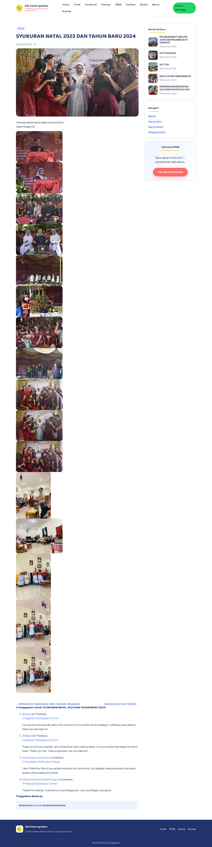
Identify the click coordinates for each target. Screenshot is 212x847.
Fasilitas (130, 4)
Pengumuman (156, 132)
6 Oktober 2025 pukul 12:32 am (40, 740)
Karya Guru (155, 121)
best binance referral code (38, 757)
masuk (37, 805)
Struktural (91, 4)
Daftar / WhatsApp (180, 8)
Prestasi (106, 4)
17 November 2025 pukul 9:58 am (41, 761)
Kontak (67, 11)
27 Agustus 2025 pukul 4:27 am (40, 718)
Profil (77, 4)
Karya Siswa (155, 126)
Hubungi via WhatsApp (170, 172)
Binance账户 (29, 714)
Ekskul (144, 4)
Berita (155, 4)
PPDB (118, 4)
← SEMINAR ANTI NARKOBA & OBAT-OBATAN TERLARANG (48, 704)
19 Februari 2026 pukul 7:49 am (39, 783)
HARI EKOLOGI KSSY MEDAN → (121, 704)
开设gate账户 (30, 735)
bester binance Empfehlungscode (42, 779)
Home (66, 4)
